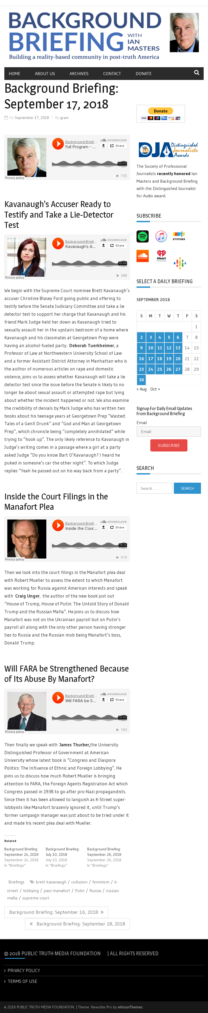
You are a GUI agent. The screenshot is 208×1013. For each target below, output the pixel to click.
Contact (112, 73)
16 (141, 358)
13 (178, 347)
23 (141, 369)
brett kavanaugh (51, 882)
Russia (95, 890)
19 (168, 358)
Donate (144, 73)
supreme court (35, 898)
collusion (79, 882)
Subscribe (169, 445)
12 (169, 347)
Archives (79, 73)
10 (150, 347)
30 (141, 379)
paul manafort (57, 890)
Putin (79, 890)
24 (150, 369)
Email (141, 422)
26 (168, 369)
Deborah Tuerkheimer (91, 345)
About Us (45, 73)
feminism (100, 882)
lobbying (31, 890)
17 (150, 358)
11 (159, 347)
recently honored (173, 173)
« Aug (141, 389)
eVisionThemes (130, 1007)
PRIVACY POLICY (24, 970)
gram (64, 117)
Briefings (16, 882)
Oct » (155, 389)
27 (178, 369)
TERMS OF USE (22, 981)
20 (178, 358)
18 (159, 358)
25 (159, 369)
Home (14, 73)
